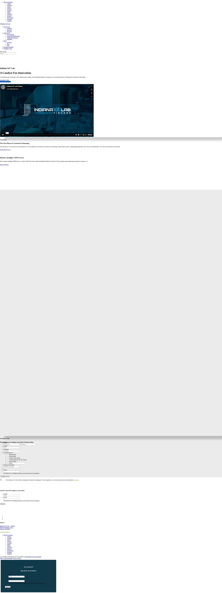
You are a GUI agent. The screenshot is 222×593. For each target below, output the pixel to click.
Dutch (9, 7)
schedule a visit (7, 48)
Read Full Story (4, 164)
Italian (9, 13)
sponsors (9, 30)
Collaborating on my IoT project (18, 460)
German (9, 10)
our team (9, 31)
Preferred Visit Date (8, 465)
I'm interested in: (8, 453)
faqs (8, 44)
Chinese (9, 5)
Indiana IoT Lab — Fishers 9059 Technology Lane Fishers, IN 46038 (7, 527)
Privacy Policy (17, 558)
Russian (9, 19)
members (9, 28)
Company (6, 449)
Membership (12, 454)
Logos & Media (8, 558)
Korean (9, 16)
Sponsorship (12, 456)
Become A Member (5, 81)
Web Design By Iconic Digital (33, 556)
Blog (1, 558)
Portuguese (10, 17)
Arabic (9, 3)
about (5, 41)
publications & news (12, 37)
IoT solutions (10, 34)
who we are (6, 27)
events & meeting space (13, 36)
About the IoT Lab (5, 149)
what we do (6, 33)
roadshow (9, 39)
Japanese (9, 14)
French (9, 8)
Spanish (9, 21)
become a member (8, 47)
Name (5, 442)
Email (5, 446)
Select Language (8, 2)
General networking (14, 458)
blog (8, 45)
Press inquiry (12, 461)
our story (9, 42)
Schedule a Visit (4, 80)
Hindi (8, 11)
